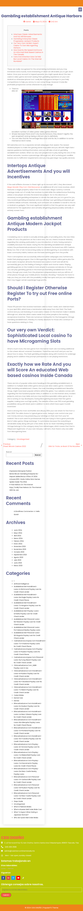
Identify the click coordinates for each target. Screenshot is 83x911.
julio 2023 (17, 560)
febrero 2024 (19, 541)
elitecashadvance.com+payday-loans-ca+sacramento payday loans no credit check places (26, 763)
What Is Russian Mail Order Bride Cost (28, 809)
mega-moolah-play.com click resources (23, 187)
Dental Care (18, 698)
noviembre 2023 (20, 549)
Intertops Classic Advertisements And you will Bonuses (28, 35)
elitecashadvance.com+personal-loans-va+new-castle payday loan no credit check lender (27, 796)
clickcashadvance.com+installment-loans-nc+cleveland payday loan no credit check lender (28, 681)
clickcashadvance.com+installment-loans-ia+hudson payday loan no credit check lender (28, 673)
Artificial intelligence (21, 584)
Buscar (9, 452)
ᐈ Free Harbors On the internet (21, 485)
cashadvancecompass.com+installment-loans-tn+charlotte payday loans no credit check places (30, 643)
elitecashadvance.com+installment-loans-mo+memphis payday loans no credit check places (28, 722)
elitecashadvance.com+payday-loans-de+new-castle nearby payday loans (26, 771)
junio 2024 (18, 530)
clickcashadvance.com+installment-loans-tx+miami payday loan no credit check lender (28, 690)
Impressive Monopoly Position (21, 471)
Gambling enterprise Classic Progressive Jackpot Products (26, 40)
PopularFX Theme (50, 907)
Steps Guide (18, 801)
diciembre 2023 (20, 546)
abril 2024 (17, 536)
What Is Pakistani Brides (22, 807)
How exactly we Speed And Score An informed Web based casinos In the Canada (28, 52)
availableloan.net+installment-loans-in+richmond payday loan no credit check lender (27, 589)
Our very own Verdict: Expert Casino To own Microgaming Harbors (26, 45)
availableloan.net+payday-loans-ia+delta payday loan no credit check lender (26, 613)
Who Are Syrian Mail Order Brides (26, 818)
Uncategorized (23, 439)
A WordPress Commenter (23, 511)
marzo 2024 (18, 538)
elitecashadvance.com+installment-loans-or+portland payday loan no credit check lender (28, 730)
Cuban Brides (19, 695)
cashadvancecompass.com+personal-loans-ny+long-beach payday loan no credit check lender (29, 660)
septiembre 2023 (20, 555)
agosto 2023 (18, 557)
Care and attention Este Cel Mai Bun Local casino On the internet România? (28, 59)
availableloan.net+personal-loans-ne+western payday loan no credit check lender (27, 622)
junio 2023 (18, 563)
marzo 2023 (18, 565)
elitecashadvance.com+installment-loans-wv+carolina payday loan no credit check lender (28, 738)
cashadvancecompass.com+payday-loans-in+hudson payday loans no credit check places (28, 651)
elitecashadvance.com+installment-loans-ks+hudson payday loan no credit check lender (28, 706)
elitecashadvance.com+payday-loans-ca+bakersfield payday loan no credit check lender (27, 755)
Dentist (16, 701)
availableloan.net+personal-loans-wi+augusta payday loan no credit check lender (27, 635)
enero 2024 (18, 544)
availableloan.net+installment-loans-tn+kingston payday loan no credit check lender (27, 605)
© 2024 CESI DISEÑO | (34, 907)
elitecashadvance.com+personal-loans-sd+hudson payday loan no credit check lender (27, 787)
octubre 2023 (19, 552)
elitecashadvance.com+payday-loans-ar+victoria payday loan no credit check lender (27, 747)
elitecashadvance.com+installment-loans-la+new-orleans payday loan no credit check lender (28, 714)
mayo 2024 (18, 533)
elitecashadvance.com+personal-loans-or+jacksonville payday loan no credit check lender (27, 779)
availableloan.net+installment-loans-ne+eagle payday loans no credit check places (26, 597)
